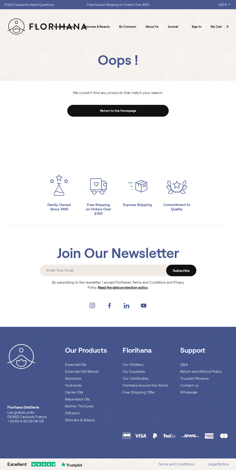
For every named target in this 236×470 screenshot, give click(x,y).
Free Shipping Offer (139, 392)
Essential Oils (75, 365)
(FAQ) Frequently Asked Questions (29, 4)
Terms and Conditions (176, 464)
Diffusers (72, 413)
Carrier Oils (74, 392)
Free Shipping (98, 205)
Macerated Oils (77, 399)
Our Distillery (133, 365)
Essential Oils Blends (82, 371)
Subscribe (181, 271)
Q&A (184, 365)
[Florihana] (47, 26)
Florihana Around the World (145, 385)
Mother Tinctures (79, 406)
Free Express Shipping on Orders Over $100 (118, 4)
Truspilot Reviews (194, 378)
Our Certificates (136, 378)
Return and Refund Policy (201, 371)
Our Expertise (134, 371)
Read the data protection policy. (123, 287)
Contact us (189, 385)
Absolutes (73, 378)
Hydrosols (73, 385)
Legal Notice (218, 464)
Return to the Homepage (118, 110)
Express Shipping (137, 205)
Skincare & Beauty (80, 420)
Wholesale (188, 392)
